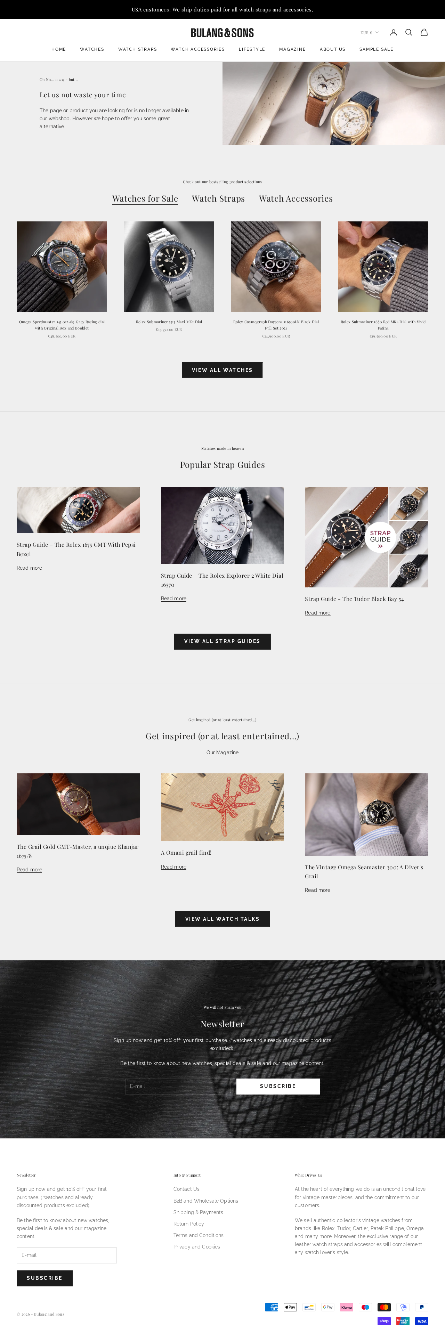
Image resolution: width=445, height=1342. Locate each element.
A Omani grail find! (186, 852)
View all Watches (222, 370)
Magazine (292, 49)
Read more (29, 568)
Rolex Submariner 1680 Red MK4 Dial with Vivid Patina (383, 325)
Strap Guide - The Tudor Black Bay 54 (354, 598)
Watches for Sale (145, 198)
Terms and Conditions (198, 1235)
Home (58, 49)
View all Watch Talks (222, 919)
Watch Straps (137, 49)
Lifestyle (252, 49)
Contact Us (186, 1189)
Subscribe (278, 1086)
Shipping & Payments (198, 1212)
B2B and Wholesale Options (205, 1201)
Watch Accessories (198, 49)
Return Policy (188, 1224)
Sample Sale (376, 49)
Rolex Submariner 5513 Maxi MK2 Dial (169, 321)
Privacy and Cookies (196, 1247)
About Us (333, 49)
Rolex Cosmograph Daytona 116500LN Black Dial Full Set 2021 (276, 325)
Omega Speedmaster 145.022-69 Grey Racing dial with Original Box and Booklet (62, 325)
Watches (92, 49)
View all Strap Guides (222, 641)
